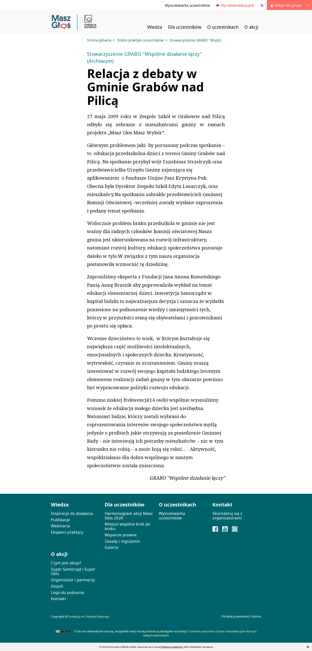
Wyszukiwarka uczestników (172, 515)
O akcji (59, 554)
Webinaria (60, 525)
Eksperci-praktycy (67, 532)
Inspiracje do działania (72, 513)
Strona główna (99, 40)
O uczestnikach (177, 504)
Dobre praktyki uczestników (140, 40)
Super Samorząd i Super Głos (73, 571)
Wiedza (60, 504)
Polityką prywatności (172, 646)
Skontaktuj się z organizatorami (227, 515)
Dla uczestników (125, 504)
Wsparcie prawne (121, 534)
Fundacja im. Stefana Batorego (88, 617)
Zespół (57, 586)
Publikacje (60, 519)
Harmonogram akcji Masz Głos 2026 (129, 515)
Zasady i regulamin (122, 541)
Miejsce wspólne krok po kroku (127, 526)
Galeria (111, 547)
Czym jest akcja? (66, 562)
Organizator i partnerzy (73, 579)
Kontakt (58, 598)
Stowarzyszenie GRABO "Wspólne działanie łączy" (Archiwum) (220, 40)
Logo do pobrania (67, 592)
